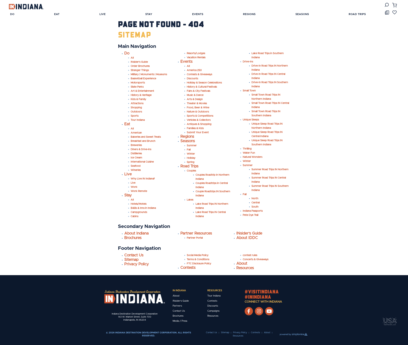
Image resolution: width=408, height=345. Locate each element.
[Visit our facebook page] (248, 311)
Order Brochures (140, 66)
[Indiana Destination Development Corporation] (26, 6)
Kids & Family (138, 99)
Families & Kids (195, 128)
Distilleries (136, 153)
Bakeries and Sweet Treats (146, 137)
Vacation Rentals (196, 57)
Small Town (249, 90)
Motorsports (138, 82)
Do (126, 53)
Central (255, 202)
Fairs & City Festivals (198, 91)
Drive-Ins (248, 61)
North (254, 198)
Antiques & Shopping (199, 124)
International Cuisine (142, 161)
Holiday (191, 158)
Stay (128, 195)
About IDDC (247, 238)
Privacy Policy (136, 264)
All (132, 57)
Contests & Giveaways (199, 74)
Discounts (192, 78)
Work (134, 187)
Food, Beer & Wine (198, 107)
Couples (191, 170)
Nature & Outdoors (198, 111)
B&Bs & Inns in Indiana (143, 208)
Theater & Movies (197, 103)
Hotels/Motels (138, 204)
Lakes (190, 199)
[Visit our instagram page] (259, 311)
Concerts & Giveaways (255, 259)
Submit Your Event (198, 132)
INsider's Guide (139, 62)
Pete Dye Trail (250, 215)
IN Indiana (179, 290)
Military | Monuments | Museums (149, 74)
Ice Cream (136, 157)
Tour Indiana (138, 120)
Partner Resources (196, 233)
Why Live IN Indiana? (143, 178)
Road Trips (189, 166)
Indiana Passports (253, 211)
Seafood (136, 166)
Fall (189, 149)
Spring (190, 162)
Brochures (133, 238)
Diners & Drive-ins (141, 149)
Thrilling (247, 148)
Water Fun (249, 153)
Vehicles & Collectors (199, 120)
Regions (187, 136)
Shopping (136, 107)
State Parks (137, 86)
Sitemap (131, 260)
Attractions (137, 103)
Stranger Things (140, 70)
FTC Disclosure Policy (199, 263)
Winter (191, 153)
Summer (192, 145)
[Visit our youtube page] (269, 311)
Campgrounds (139, 212)
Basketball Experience (143, 78)
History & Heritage (141, 95)
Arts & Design (195, 99)
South (255, 206)
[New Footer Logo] (134, 297)
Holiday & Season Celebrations (204, 82)
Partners (177, 306)
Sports (134, 116)
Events (186, 61)
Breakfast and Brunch (143, 141)
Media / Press (180, 321)
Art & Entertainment (142, 91)
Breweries (136, 145)
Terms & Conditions (198, 259)
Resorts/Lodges (196, 53)
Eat (127, 124)
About (241, 263)
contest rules (250, 255)
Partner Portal (195, 238)
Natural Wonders (252, 157)
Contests (188, 268)
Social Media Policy (197, 255)
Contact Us (133, 255)
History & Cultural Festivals (202, 86)
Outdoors (136, 111)
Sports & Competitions (200, 116)
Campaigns (213, 311)
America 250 (194, 70)
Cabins (134, 216)
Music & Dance (195, 95)
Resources (245, 268)
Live (128, 174)
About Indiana (136, 233)
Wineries (136, 170)
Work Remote (139, 191)
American (136, 132)
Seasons (187, 141)
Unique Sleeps (251, 119)
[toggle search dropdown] (387, 5)
